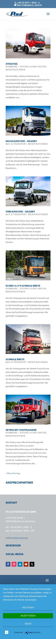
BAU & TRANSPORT (16, 144)
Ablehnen (28, 607)
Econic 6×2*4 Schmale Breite (23, 286)
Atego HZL (12, 64)
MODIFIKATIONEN (15, 70)
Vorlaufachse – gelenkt (20, 212)
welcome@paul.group (17, 538)
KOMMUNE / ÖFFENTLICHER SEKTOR (26, 67)
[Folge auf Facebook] (8, 564)
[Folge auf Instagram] (14, 564)
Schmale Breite (15, 359)
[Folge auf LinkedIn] (20, 564)
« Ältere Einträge (13, 473)
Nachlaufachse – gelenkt (21, 141)
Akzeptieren (28, 615)
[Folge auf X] (32, 564)
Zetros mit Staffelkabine (21, 430)
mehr (28, 623)
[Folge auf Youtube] (26, 564)
